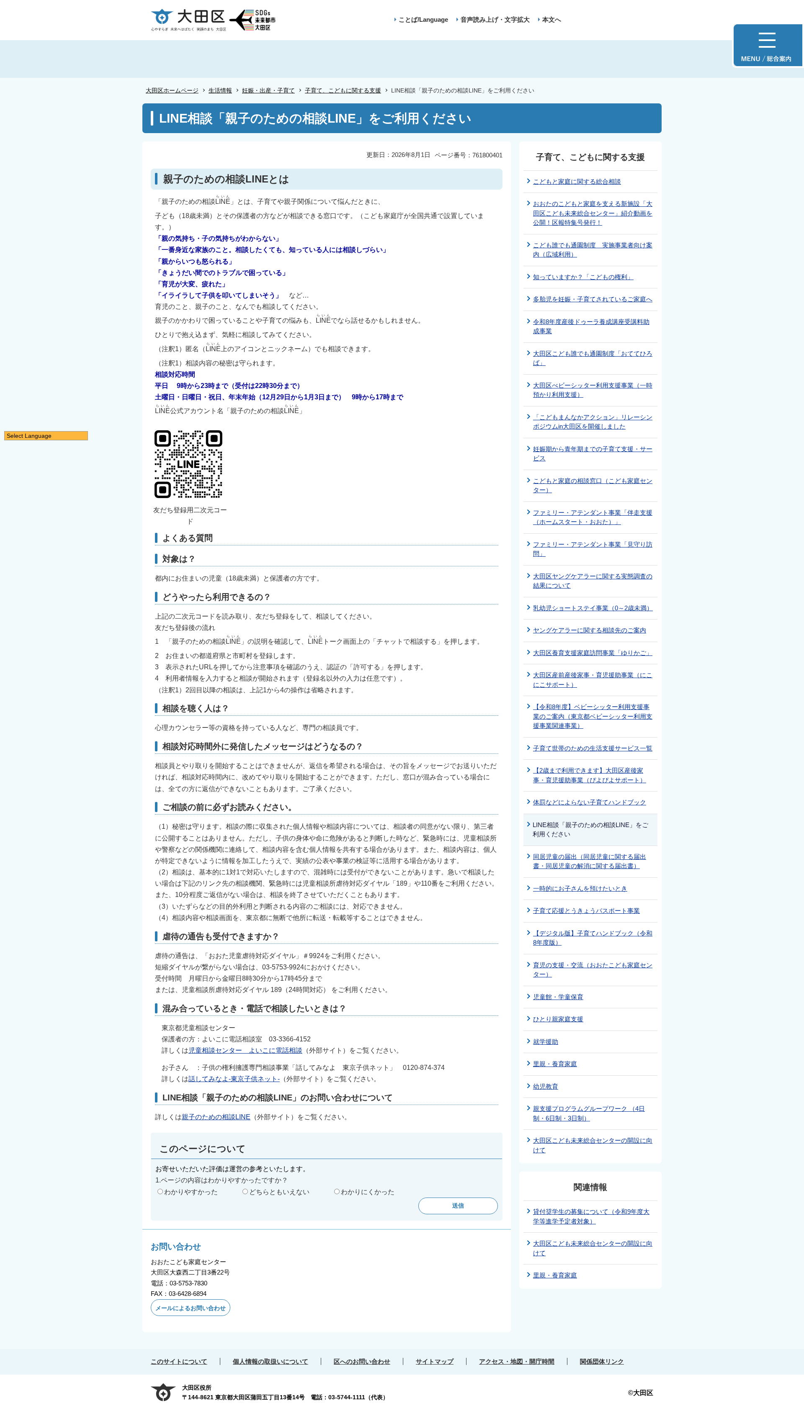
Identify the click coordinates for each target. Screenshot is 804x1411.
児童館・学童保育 (558, 996)
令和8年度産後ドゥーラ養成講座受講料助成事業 (591, 326)
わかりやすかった (191, 1191)
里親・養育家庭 (555, 1063)
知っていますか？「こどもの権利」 (583, 276)
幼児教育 (545, 1086)
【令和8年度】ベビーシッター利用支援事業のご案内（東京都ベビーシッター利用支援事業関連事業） (592, 716)
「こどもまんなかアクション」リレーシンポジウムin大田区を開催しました (592, 422)
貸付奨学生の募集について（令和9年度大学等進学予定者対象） (591, 1216)
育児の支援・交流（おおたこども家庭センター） (592, 969)
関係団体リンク (602, 1361)
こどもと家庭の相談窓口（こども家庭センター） (592, 485)
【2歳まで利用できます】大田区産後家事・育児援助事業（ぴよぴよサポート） (589, 775)
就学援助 (545, 1041)
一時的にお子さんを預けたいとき (580, 888)
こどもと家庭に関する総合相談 (577, 181)
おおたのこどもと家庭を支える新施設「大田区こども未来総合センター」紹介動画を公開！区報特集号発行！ (592, 213)
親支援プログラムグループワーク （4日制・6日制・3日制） (589, 1113)
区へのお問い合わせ (362, 1361)
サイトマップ (435, 1361)
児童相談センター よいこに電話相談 (245, 1050)
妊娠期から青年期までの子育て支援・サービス (592, 453)
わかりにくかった (367, 1191)
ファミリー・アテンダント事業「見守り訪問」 (592, 549)
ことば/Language (423, 19)
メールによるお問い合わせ (190, 1308)
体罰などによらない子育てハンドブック (589, 802)
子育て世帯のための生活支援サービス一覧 (592, 748)
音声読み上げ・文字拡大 (495, 19)
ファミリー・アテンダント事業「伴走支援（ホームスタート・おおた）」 (592, 517)
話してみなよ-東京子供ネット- (234, 1078)
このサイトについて (179, 1361)
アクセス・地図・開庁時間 (516, 1361)
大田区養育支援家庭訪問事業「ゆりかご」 (592, 652)
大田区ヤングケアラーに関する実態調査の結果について (592, 581)
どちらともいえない (279, 1191)
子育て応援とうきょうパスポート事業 (586, 910)
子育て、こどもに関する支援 (343, 90)
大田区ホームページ (172, 90)
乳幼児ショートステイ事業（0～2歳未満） (593, 608)
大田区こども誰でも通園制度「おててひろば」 (592, 358)
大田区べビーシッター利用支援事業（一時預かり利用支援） (592, 390)
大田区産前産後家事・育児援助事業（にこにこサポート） (592, 679)
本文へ (551, 19)
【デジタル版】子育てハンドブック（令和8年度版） (592, 938)
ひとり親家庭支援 (558, 1019)
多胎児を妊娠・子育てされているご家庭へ (592, 299)
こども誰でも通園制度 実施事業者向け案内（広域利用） (592, 250)
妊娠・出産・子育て (268, 90)
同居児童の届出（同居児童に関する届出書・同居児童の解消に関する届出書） (589, 861)
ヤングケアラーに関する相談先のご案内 (589, 630)
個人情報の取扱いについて (270, 1361)
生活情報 (220, 90)
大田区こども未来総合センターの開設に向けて (592, 1145)
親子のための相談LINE (216, 1117)
